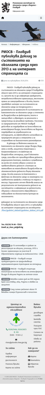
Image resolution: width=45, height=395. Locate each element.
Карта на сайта (13, 368)
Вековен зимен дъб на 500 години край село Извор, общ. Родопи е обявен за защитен (20, 282)
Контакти (35, 360)
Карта (33, 356)
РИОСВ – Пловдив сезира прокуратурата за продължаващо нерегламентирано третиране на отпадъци (21, 261)
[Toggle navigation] (41, 18)
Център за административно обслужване (16, 307)
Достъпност (11, 360)
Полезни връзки (12, 364)
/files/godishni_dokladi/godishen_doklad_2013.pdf (22, 210)
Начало (4, 44)
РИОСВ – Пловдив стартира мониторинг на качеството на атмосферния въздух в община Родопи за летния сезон (21, 272)
